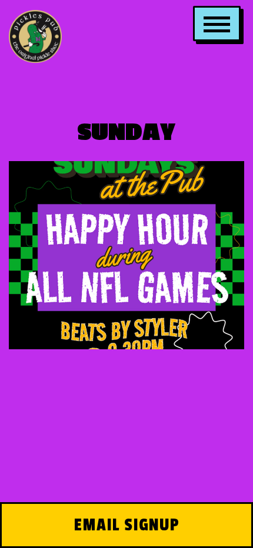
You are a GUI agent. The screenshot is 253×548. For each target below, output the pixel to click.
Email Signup (126, 525)
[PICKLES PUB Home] (35, 35)
